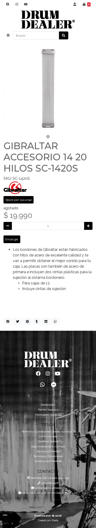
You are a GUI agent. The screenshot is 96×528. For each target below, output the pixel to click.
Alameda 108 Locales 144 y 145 (49, 478)
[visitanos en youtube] (26, 4)
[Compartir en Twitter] (17, 321)
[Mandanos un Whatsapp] (42, 384)
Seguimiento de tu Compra (48, 446)
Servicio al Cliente (48, 451)
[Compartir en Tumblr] (37, 321)
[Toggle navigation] (8, 35)
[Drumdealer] (48, 20)
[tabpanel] (48, 88)
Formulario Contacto (48, 414)
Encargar (11, 239)
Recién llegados (48, 409)
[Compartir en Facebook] (7, 321)
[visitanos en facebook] (7, 4)
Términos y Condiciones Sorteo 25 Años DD (48, 431)
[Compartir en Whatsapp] (55, 321)
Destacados (48, 404)
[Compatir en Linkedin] (46, 321)
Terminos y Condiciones (48, 456)
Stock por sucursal (18, 200)
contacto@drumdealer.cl (49, 488)
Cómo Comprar (48, 436)
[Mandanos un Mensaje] (53, 384)
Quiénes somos (48, 441)
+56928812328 (49, 483)
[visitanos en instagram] (17, 4)
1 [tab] (48, 136)
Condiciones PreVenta (48, 461)
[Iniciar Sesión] (75, 4)
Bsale (55, 520)
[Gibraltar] (15, 187)
